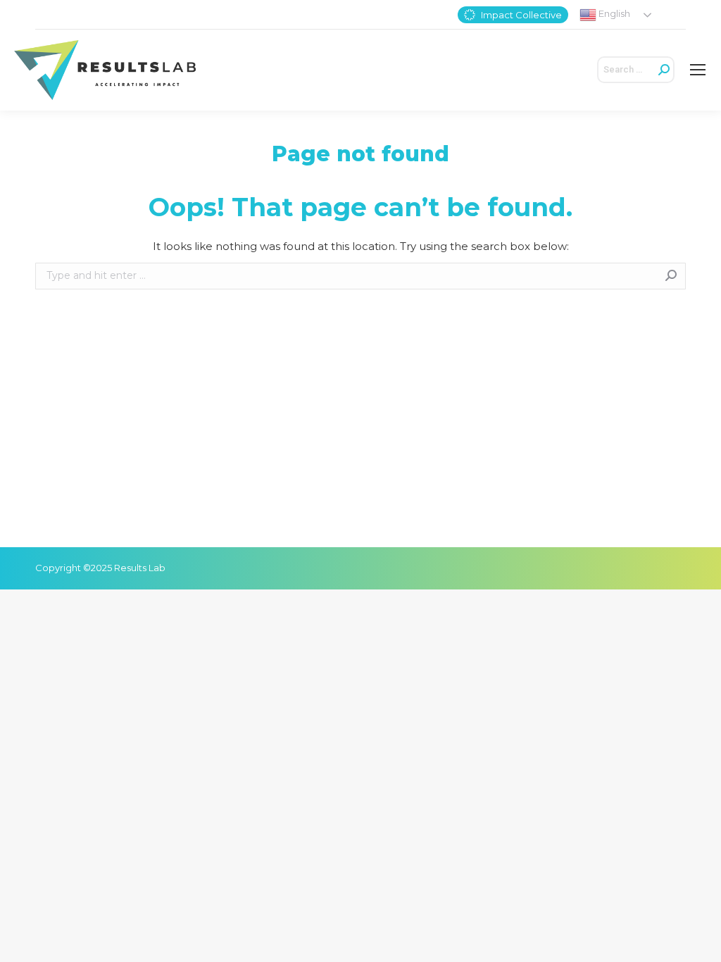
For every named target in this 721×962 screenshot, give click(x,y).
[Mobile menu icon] (698, 70)
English (613, 13)
